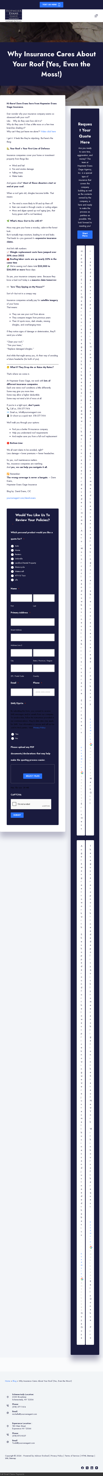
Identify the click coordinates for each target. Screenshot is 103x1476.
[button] (85, 234)
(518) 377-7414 (19, 1406)
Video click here (48, 131)
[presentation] (31, 804)
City (12, 660)
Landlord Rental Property (25, 563)
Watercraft (19, 571)
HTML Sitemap (87, 1455)
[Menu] (96, 15)
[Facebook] (82, 1467)
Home (17, 550)
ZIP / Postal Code (17, 676)
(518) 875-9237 (19, 1435)
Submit (17, 815)
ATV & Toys (20, 575)
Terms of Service (72, 1455)
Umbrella (19, 558)
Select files (32, 776)
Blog (14, 1381)
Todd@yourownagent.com (23, 1443)
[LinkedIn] (92, 1467)
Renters (18, 554)
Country (36, 676)
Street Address (16, 630)
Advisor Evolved (42, 1455)
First (12, 606)
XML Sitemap (10, 1458)
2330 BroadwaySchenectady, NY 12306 (23, 1398)
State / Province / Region (42, 660)
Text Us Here (49, 4)
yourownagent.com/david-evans (21, 498)
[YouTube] (96, 1467)
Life (16, 580)
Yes (16, 734)
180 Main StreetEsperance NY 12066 (21, 1427)
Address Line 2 (16, 645)
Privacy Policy (39, 727)
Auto (17, 546)
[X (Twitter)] (87, 1467)
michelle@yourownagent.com (24, 1414)
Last (34, 606)
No (16, 738)
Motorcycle (20, 567)
